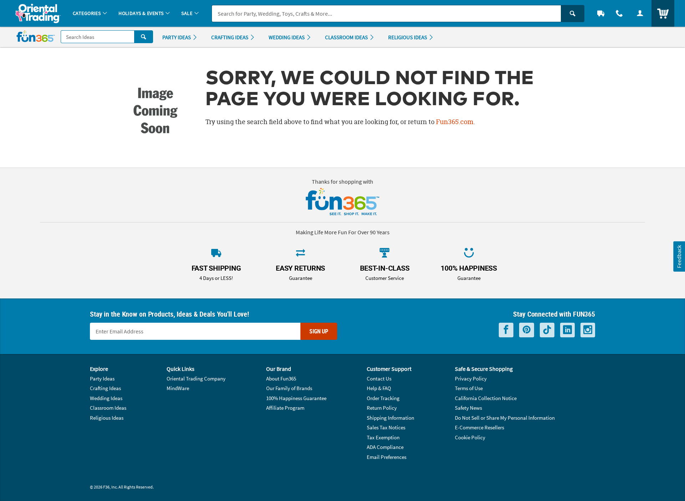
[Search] (572, 13)
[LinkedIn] (567, 330)
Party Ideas (102, 378)
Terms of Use (469, 388)
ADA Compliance (385, 447)
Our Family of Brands (289, 388)
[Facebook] (506, 330)
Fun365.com (454, 121)
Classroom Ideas (108, 407)
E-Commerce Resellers (479, 427)
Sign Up (318, 331)
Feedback (679, 256)
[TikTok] (547, 330)
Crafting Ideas (105, 388)
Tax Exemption (383, 437)
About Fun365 (281, 378)
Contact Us (379, 378)
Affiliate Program (285, 407)
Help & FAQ (379, 388)
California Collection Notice (486, 398)
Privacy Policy (471, 378)
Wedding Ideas (106, 398)
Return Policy (382, 407)
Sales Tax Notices (386, 427)
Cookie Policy (470, 437)
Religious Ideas (106, 417)
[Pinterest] (526, 330)
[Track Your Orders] (601, 13)
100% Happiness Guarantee (296, 398)
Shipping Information (390, 417)
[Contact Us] (619, 13)
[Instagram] (587, 330)
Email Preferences (386, 457)
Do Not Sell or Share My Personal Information (505, 417)
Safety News (468, 407)
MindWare (178, 388)
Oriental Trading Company (196, 378)
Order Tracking (383, 398)
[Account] (640, 13)
